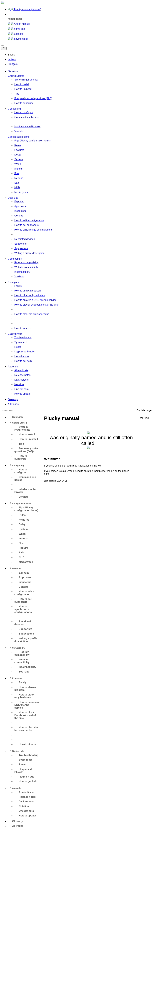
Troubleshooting (23, 337)
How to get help (23, 361)
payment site (20, 39)
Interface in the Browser (27, 126)
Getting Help (15, 333)
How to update (22, 393)
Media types (21, 192)
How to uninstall (23, 89)
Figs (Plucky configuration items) (32, 140)
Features (19, 150)
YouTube (19, 276)
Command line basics (26, 117)
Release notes (22, 375)
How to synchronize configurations (33, 229)
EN (3, 48)
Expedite (19, 201)
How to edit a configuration (29, 220)
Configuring (14, 108)
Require (18, 178)
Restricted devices (24, 239)
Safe (17, 182)
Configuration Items (18, 137)
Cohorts (18, 215)
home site (19, 29)
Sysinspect (20, 342)
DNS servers (21, 379)
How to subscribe (24, 103)
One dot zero (21, 389)
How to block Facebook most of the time (36, 304)
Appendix (13, 366)
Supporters (20, 243)
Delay (17, 154)
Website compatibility (26, 267)
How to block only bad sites (29, 295)
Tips (16, 93)
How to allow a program (27, 290)
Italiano (12, 59)
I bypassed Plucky (24, 351)
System (18, 159)
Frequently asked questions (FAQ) (33, 98)
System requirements (26, 79)
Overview (13, 71)
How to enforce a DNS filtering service (35, 300)
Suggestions (21, 248)
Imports (18, 168)
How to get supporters (26, 225)
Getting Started (16, 76)
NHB (17, 187)
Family (18, 286)
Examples (13, 282)
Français (13, 64)
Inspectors (20, 211)
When (17, 164)
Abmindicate (21, 370)
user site (18, 34)
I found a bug (21, 356)
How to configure (23, 112)
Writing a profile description (29, 253)
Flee (16, 173)
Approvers (20, 206)
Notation (19, 384)
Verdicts (18, 131)
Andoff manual (21, 24)
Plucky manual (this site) (27, 9)
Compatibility (15, 258)
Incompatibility (22, 272)
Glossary (13, 399)
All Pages (13, 404)
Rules (17, 145)
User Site (13, 197)
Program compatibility (26, 262)
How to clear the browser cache (31, 314)
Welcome (144, 418)
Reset (17, 347)
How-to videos (22, 328)
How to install (21, 84)
